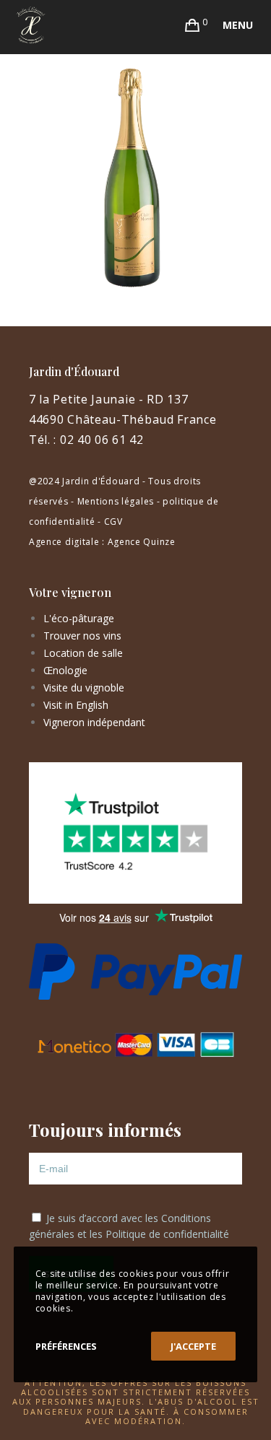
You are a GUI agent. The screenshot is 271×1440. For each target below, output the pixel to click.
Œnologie (65, 670)
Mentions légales (115, 501)
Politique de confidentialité (167, 1234)
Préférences (66, 1346)
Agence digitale (64, 542)
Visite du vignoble (83, 687)
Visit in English (75, 705)
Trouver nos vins (82, 635)
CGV (113, 521)
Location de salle (83, 653)
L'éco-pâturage (78, 618)
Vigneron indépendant (94, 722)
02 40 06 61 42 (102, 440)
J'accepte (193, 1346)
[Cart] (192, 25)
